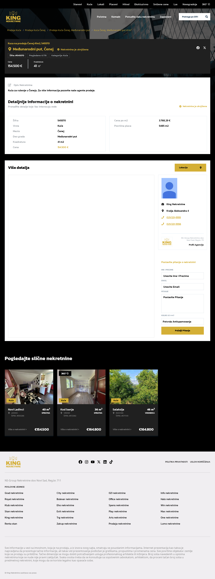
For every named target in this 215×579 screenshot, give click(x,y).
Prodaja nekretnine (120, 523)
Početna (101, 17)
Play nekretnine (118, 511)
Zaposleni (165, 17)
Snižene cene (161, 4)
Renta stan (11, 523)
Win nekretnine (169, 505)
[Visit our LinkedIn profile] (105, 462)
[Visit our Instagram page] (86, 462)
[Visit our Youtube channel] (93, 462)
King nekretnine (14, 517)
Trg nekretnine (65, 517)
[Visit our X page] (99, 462)
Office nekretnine (118, 499)
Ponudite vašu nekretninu (140, 17)
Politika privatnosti (176, 461)
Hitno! (126, 4)
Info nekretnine (169, 493)
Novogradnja (190, 4)
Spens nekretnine (119, 505)
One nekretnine (169, 517)
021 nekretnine (117, 493)
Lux (176, 4)
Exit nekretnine (65, 511)
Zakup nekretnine (67, 523)
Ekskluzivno (141, 4)
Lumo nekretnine (170, 523)
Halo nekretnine (170, 499)
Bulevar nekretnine (67, 499)
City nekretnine (66, 493)
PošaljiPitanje (182, 330)
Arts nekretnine (118, 517)
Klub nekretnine (14, 505)
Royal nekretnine (14, 499)
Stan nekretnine (14, 511)
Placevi (113, 4)
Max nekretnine (170, 511)
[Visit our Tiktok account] (111, 462)
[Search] (206, 16)
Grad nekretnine (14, 493)
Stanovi (77, 4)
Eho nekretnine (65, 505)
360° (204, 4)
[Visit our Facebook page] (80, 462)
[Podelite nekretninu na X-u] (205, 47)
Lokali (100, 4)
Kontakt (115, 17)
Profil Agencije (196, 244)
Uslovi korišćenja (200, 461)
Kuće (89, 4)
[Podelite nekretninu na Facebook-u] (198, 47)
